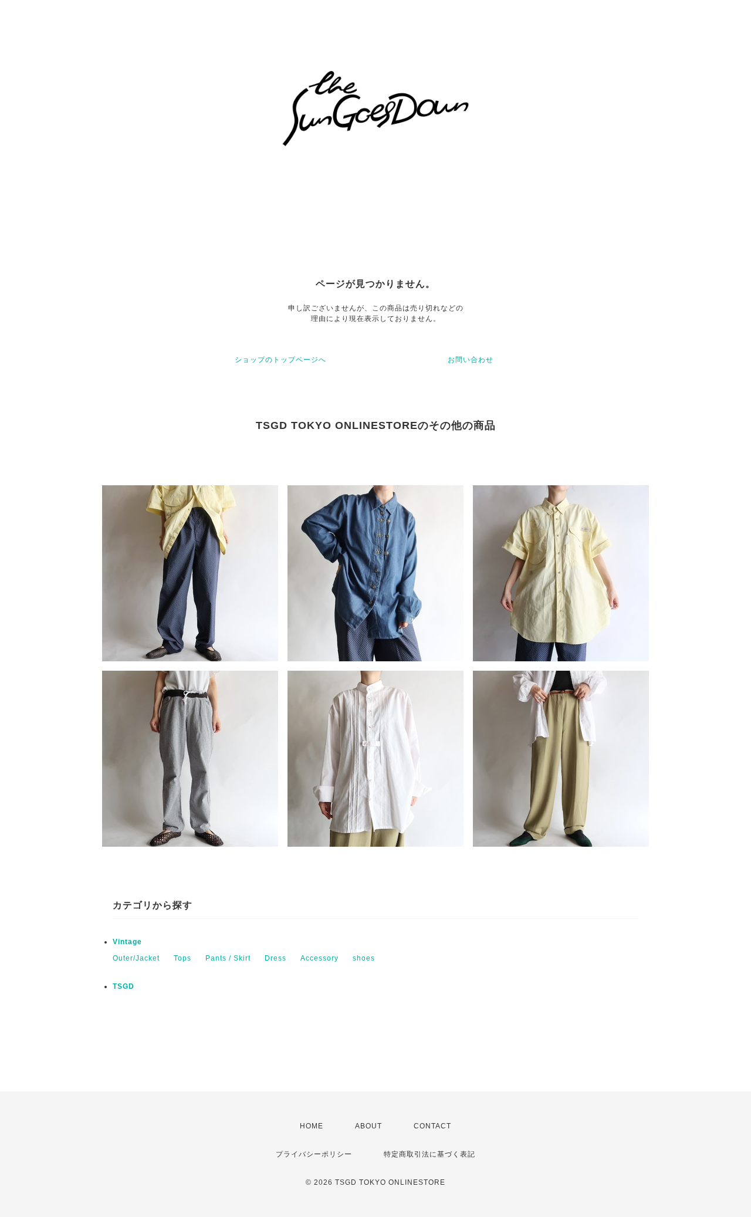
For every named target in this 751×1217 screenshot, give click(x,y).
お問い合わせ (470, 360)
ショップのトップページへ (280, 360)
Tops (182, 958)
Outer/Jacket (136, 958)
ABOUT (368, 1126)
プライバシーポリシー (314, 1154)
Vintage (127, 942)
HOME (311, 1126)
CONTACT (432, 1126)
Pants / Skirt (228, 958)
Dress (275, 958)
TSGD (123, 986)
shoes (364, 958)
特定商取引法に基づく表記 (429, 1154)
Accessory (319, 958)
